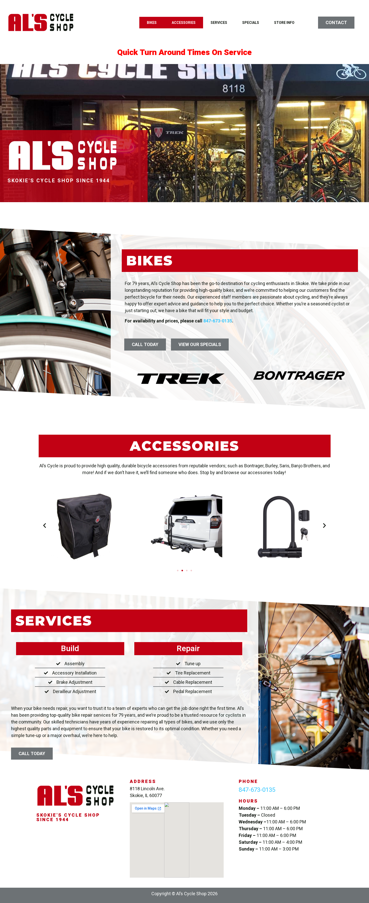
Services (219, 23)
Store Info (284, 23)
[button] (44, 525)
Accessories (184, 23)
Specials (250, 23)
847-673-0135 (217, 320)
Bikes (152, 23)
